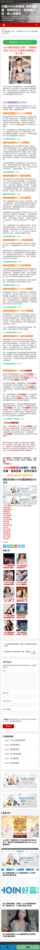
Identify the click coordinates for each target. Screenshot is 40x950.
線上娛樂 (6, 523)
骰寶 (32, 444)
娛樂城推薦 (7, 507)
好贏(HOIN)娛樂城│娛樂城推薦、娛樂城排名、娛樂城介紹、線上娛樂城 (19, 10)
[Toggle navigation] (3, 25)
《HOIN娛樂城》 (8, 419)
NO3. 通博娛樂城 (12, 749)
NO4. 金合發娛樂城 (13, 754)
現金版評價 (7, 535)
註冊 (28, 947)
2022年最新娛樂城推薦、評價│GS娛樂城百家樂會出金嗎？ (21, 645)
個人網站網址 (7, 709)
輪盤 (19, 444)
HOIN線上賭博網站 (13, 450)
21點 (15, 444)
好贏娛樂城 (7, 517)
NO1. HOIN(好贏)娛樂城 (15, 740)
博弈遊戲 (6, 521)
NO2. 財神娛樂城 (12, 745)
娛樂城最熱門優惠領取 (20, 475)
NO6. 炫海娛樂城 (12, 763)
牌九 (28, 444)
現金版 (6, 527)
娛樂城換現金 (8, 509)
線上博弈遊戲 (8, 519)
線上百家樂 (7, 537)
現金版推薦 (7, 531)
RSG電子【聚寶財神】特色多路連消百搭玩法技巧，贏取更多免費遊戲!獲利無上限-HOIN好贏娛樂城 (20, 842)
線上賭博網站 (27, 450)
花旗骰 (8, 446)
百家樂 (10, 444)
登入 (8, 947)
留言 (4, 671)
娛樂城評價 (7, 513)
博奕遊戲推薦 (8, 525)
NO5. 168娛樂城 (12, 759)
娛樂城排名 (7, 511)
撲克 (23, 444)
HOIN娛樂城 (26, 370)
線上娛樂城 (28, 506)
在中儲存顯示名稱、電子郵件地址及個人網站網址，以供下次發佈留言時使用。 (19, 720)
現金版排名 (7, 533)
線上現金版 (7, 529)
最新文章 (6, 813)
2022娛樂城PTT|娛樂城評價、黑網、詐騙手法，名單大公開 (19, 652)
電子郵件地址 (7, 701)
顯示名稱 (6, 693)
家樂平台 (8, 539)
